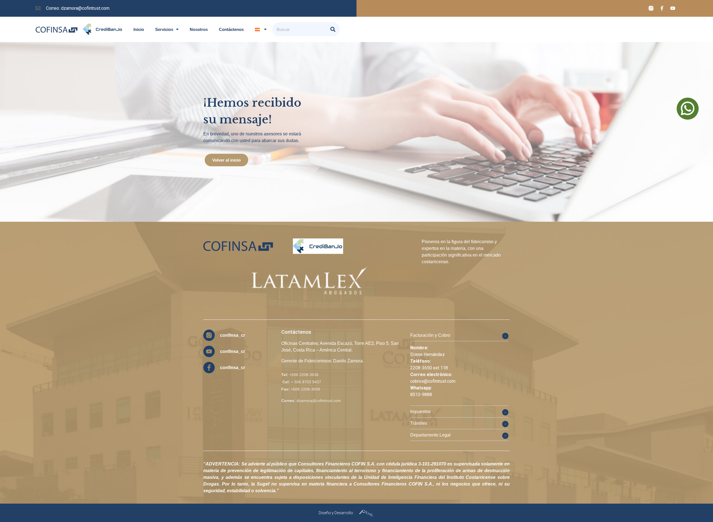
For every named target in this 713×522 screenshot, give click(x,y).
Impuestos (420, 411)
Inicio (138, 29)
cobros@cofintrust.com (432, 381)
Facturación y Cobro (430, 335)
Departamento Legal (430, 435)
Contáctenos (231, 29)
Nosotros (199, 29)
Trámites (418, 423)
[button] (459, 335)
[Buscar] (333, 29)
